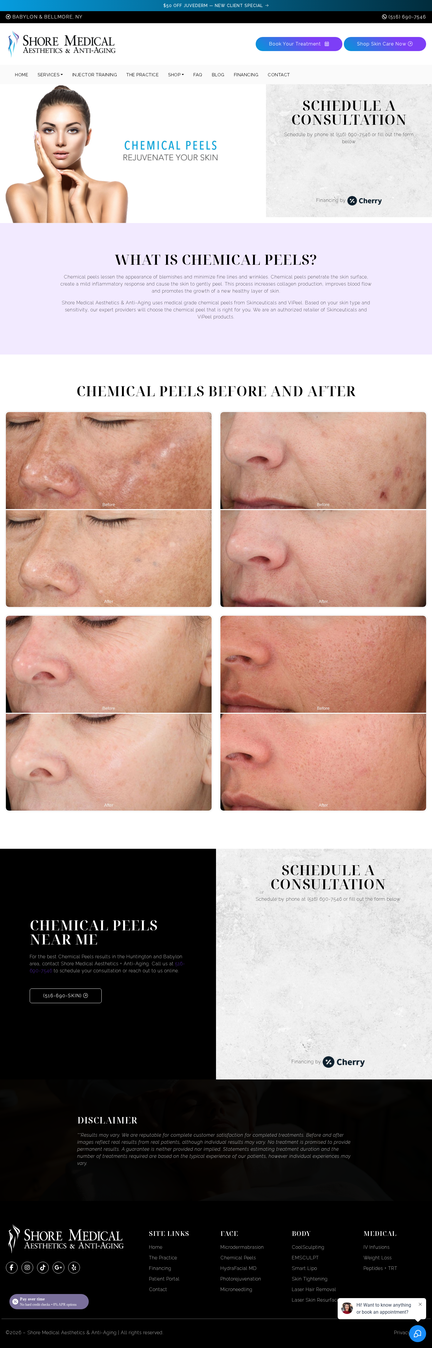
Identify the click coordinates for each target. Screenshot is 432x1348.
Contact (158, 1289)
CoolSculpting (308, 1247)
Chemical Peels (238, 1258)
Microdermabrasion (242, 1247)
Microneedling (236, 1289)
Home (21, 74)
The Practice (163, 1258)
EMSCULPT (305, 1258)
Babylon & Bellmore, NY (47, 17)
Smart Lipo (304, 1268)
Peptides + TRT (380, 1268)
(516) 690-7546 (407, 17)
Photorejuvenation (240, 1279)
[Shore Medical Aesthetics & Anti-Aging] (62, 44)
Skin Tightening (310, 1279)
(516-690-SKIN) (63, 995)
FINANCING (246, 74)
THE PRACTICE (142, 74)
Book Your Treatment (295, 44)
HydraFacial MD (238, 1268)
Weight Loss (378, 1258)
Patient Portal (164, 1279)
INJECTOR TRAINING (94, 74)
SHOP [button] (174, 74)
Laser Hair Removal (314, 1289)
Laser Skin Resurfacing (318, 1300)
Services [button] (48, 74)
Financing (160, 1268)
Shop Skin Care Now (382, 44)
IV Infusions (377, 1247)
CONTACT (279, 74)
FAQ (197, 74)
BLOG (218, 74)
